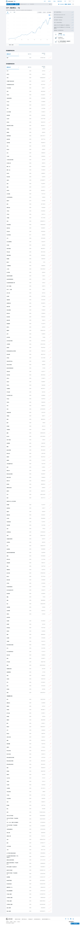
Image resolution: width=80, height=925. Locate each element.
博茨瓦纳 (8, 207)
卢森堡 (8, 217)
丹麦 (7, 91)
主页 (45, 1)
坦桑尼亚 (8, 299)
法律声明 (7, 921)
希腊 (7, 419)
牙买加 (8, 583)
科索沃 (8, 631)
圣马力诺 (8, 292)
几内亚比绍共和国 (10, 159)
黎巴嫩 (8, 805)
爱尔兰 (8, 576)
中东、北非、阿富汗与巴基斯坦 (12, 822)
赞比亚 (8, 733)
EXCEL (64, 34)
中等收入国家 (9, 900)
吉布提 (8, 245)
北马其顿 (8, 193)
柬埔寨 (8, 504)
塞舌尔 (8, 327)
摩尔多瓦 (8, 453)
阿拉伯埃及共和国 (10, 760)
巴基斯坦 (8, 388)
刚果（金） (9, 169)
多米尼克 (8, 337)
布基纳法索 (9, 412)
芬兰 (7, 682)
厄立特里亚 (9, 234)
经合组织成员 (9, 883)
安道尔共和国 (9, 364)
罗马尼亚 (8, 661)
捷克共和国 (9, 450)
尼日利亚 (8, 374)
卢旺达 (8, 214)
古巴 (7, 238)
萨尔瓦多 (8, 713)
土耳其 (8, 269)
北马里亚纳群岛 (9, 197)
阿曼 (7, 767)
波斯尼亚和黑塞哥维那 (11, 552)
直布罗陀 (8, 617)
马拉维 (8, 784)
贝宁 (7, 730)
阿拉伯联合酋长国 (10, 764)
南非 (7, 204)
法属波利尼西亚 (9, 538)
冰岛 (7, 152)
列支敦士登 (9, 163)
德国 (7, 432)
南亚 (7, 842)
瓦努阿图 (8, 607)
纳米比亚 (8, 655)
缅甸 (7, 658)
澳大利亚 (8, 573)
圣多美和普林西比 (10, 279)
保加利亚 (8, 139)
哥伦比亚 (8, 251)
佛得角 (8, 132)
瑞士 (7, 603)
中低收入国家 (9, 894)
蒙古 (7, 723)
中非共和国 (9, 87)
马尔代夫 (8, 778)
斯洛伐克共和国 (9, 473)
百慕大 (8, 614)
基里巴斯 (8, 306)
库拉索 (8, 426)
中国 (7, 77)
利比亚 (8, 173)
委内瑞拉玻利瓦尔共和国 (11, 351)
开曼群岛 (8, 429)
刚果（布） (9, 166)
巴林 (7, 405)
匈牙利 (8, 190)
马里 (7, 801)
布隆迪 (8, 415)
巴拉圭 (8, 398)
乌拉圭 (8, 105)
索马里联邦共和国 (10, 644)
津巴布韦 (8, 559)
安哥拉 (8, 357)
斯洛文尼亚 (9, 477)
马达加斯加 (9, 798)
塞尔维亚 (8, 316)
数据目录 (69, 4)
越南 (7, 740)
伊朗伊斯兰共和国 (10, 125)
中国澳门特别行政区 (10, 81)
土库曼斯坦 (9, 265)
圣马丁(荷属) (9, 286)
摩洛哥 (8, 456)
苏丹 (7, 685)
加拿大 (8, 180)
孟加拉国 (8, 354)
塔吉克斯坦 (9, 310)
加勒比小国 (9, 836)
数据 (14, 1)
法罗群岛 (8, 542)
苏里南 (8, 689)
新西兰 (8, 491)
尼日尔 (8, 378)
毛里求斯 (8, 525)
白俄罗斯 (8, 610)
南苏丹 (8, 200)
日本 (7, 494)
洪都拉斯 (8, 562)
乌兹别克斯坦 (9, 98)
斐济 (7, 57)
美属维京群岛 (9, 668)
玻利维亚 (8, 593)
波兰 (7, 545)
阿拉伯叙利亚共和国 (10, 757)
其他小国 (8, 832)
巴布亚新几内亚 (9, 395)
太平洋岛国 (9, 846)
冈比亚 (8, 149)
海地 (7, 566)
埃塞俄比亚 (9, 303)
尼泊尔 (8, 381)
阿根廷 (8, 771)
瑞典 (7, 600)
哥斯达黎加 (9, 255)
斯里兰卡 (8, 480)
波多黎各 (8, 549)
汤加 (7, 528)
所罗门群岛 (9, 439)
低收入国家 (9, 907)
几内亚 (8, 156)
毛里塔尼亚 (9, 521)
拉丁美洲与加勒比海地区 (11, 853)
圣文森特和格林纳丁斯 (11, 282)
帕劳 (7, 422)
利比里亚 (8, 176)
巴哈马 (8, 385)
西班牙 (8, 726)
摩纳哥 (8, 460)
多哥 (7, 333)
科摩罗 (8, 624)
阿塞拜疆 (8, 743)
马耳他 (8, 795)
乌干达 (8, 101)
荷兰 (7, 699)
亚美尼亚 (8, 115)
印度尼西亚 (9, 224)
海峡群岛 (8, 569)
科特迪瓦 (8, 627)
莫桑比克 (8, 702)
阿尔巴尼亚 (9, 754)
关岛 (7, 146)
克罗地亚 (8, 142)
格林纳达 (8, 508)
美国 (7, 665)
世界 (7, 812)
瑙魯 (7, 596)
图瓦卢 (8, 262)
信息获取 (11, 921)
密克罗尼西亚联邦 (10, 368)
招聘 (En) (15, 921)
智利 (7, 497)
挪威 (7, 446)
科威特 (8, 620)
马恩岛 (8, 781)
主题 (54, 1)
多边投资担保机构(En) (37, 919)
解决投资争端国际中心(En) (46, 919)
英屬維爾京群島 (9, 696)
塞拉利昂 (8, 320)
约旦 (7, 648)
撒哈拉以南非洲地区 (10, 859)
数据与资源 (60, 1)
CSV (59, 34)
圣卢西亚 (8, 272)
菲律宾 (8, 709)
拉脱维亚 (8, 443)
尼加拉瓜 (8, 371)
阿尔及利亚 (9, 750)
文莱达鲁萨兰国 (9, 463)
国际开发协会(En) (24, 919)
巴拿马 (8, 402)
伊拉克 (8, 122)
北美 (7, 839)
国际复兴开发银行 (18, 919)
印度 (7, 221)
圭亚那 (8, 296)
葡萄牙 (8, 719)
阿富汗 (8, 747)
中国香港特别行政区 (10, 84)
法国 (7, 535)
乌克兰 (8, 94)
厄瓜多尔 (8, 231)
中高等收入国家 (9, 904)
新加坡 (8, 484)
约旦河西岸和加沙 (10, 651)
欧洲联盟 (8, 877)
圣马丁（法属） (9, 289)
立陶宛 (8, 641)
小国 (7, 849)
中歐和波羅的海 (9, 829)
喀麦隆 (8, 258)
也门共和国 (9, 111)
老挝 (7, 675)
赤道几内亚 (9, 737)
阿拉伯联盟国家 (9, 890)
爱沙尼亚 (8, 579)
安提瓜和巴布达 (9, 361)
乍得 (7, 108)
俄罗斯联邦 (9, 135)
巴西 (7, 409)
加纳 (7, 183)
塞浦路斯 (8, 323)
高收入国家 (9, 911)
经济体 (49, 1)
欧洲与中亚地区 (9, 870)
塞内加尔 (8, 313)
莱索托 (8, 706)
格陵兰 (8, 511)
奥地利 (8, 347)
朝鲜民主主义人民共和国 (11, 501)
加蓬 (7, 187)
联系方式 (18, 921)
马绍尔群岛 (9, 791)
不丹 (7, 70)
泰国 (7, 555)
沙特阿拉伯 (9, 532)
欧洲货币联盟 (9, 880)
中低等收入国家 (9, 897)
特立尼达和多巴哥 (10, 590)
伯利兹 (8, 128)
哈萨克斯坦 (9, 248)
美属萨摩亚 (9, 672)
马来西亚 (8, 788)
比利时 (8, 518)
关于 (65, 1)
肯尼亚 (8, 678)
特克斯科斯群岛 (9, 586)
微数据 (66, 4)
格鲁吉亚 (8, 514)
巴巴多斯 (8, 392)
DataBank (62, 4)
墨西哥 (8, 330)
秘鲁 (7, 634)
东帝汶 (8, 74)
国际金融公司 (30, 919)
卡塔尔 (8, 210)
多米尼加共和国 (9, 340)
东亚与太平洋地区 (10, 815)
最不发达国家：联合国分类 (12, 866)
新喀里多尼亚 (9, 487)
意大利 (8, 436)
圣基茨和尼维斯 (9, 275)
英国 (7, 692)
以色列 (8, 118)
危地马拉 (8, 228)
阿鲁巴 (8, 774)
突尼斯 (8, 637)
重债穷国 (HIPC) (10, 887)
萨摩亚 (8, 716)
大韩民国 (8, 344)
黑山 (7, 808)
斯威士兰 (8, 470)
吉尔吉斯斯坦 (9, 241)
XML (61, 34)
